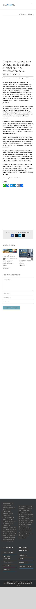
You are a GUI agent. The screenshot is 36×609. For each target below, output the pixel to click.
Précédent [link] (23, 14)
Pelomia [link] (18, 585)
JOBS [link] (21, 559)
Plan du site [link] (7, 569)
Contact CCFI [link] (7, 566)
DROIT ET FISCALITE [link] (26, 566)
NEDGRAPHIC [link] (23, 583)
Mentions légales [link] (8, 562)
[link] (9, 4)
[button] (4, 259)
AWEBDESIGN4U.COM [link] (14, 583)
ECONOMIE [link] (23, 555)
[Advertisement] (18, 42)
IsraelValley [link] (19, 582)
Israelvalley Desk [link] (8, 78)
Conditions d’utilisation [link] (7, 557)
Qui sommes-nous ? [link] (9, 552)
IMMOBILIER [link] (23, 563)
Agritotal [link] (9, 178)
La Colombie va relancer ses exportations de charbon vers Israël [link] (26, 261)
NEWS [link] (27, 78)
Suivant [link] (30, 14)
